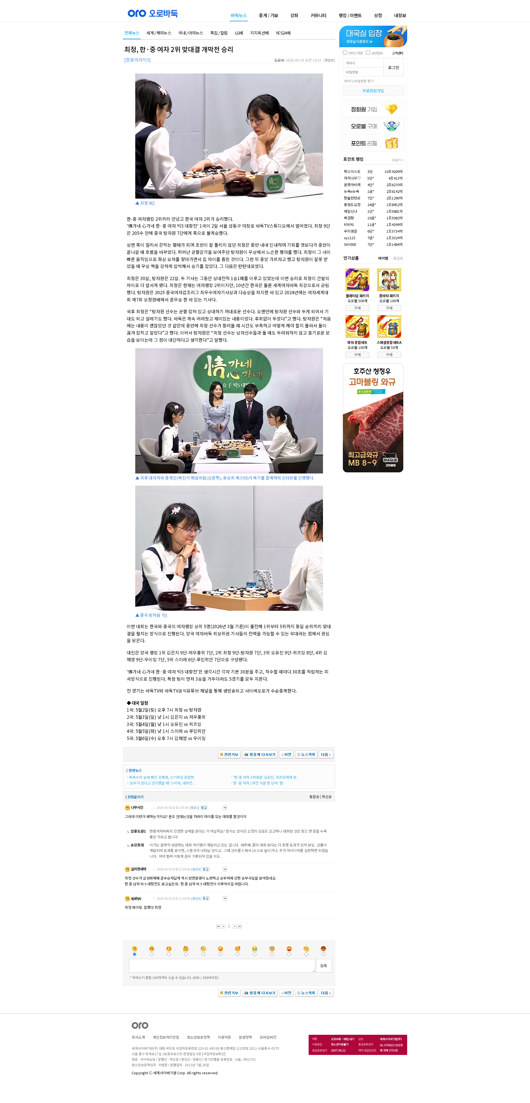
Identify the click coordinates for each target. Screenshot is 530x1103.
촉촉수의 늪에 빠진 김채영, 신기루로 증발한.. (162, 777)
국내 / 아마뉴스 (190, 33)
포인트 (398, 258)
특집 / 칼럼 (219, 33)
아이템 (383, 258)
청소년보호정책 (198, 1037)
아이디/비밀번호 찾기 (358, 80)
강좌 (294, 15)
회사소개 (138, 1037)
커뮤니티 (319, 15)
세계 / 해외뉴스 (158, 33)
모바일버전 (268, 1037)
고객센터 (397, 53)
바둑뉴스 (239, 16)
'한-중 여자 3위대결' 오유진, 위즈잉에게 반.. (265, 777)
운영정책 (245, 1037)
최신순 (327, 796)
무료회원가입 (373, 90)
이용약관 (224, 1037)
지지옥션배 (259, 33)
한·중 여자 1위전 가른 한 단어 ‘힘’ (258, 783)
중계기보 (268, 15)
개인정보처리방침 (166, 1037)
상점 (378, 15)
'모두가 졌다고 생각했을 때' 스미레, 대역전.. (161, 783)
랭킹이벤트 (350, 15)
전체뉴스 (131, 33)
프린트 (329, 60)
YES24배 (283, 33)
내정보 (400, 15)
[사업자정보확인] (214, 1053)
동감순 (314, 796)
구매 (357, 307)
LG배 (239, 33)
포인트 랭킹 (353, 159)
